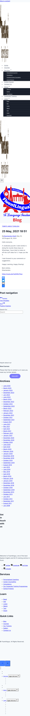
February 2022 (8, 410)
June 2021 (6, 424)
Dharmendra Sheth (10, 236)
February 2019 (8, 478)
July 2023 (6, 395)
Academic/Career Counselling (14, 77)
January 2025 (7, 390)
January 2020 (8, 453)
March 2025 (7, 388)
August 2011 (7, 503)
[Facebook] (15, 278)
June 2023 (6, 397)
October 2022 (8, 404)
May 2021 (6, 426)
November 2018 (8, 485)
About (5, 690)
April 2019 (6, 474)
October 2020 (8, 442)
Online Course (9, 82)
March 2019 (7, 476)
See (7, 103)
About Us (9, 89)
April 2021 (6, 429)
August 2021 (7, 422)
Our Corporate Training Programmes (15, 586)
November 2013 (8, 492)
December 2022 (8, 402)
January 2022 (7, 413)
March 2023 (7, 399)
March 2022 (7, 408)
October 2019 (7, 460)
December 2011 (8, 501)
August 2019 (7, 465)
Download (9, 115)
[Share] (15, 286)
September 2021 (8, 420)
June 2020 (6, 444)
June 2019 (6, 469)
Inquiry (15, 376)
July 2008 (6, 505)
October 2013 (7, 494)
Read (8, 101)
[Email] (15, 283)
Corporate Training (10, 96)
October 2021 (7, 417)
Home (6, 65)
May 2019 (6, 472)
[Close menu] (0, 668)
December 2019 (8, 456)
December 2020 (8, 438)
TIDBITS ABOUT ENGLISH (10, 226)
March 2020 (7, 449)
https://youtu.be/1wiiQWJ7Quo (12, 274)
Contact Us (8, 84)
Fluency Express (5, 305)
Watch (8, 108)
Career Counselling (9, 582)
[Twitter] (15, 280)
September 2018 (8, 490)
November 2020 (8, 440)
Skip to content (5, 1)
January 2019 (7, 481)
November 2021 (8, 415)
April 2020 (6, 447)
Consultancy (10, 75)
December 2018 (8, 483)
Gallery (8, 91)
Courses (7, 68)
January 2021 (7, 435)
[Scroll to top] (2, 663)
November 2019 (8, 458)
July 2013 (6, 496)
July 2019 (6, 467)
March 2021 (7, 431)
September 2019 (8, 463)
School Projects (10, 79)
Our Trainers (9, 94)
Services (5, 676)
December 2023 (8, 392)
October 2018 (7, 487)
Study (8, 113)
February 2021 (8, 433)
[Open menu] (2, 180)
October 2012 (7, 499)
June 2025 (6, 386)
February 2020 (8, 451)
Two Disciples (4, 299)
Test (8, 110)
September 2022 (9, 406)
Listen (8, 106)
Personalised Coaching (12, 72)
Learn (4, 700)
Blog (4, 621)
